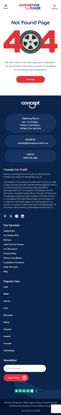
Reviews (7, 240)
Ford (6, 308)
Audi (6, 287)
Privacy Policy (10, 253)
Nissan (7, 322)
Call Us (30, 154)
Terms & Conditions (13, 258)
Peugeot (7, 329)
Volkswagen (9, 350)
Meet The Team (11, 267)
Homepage (31, 79)
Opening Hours (30, 118)
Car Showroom (10, 249)
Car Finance (30, 411)
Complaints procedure (14, 262)
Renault (7, 336)
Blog (6, 271)
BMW (6, 294)
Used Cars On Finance (14, 244)
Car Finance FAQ (11, 235)
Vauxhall (7, 343)
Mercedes (8, 315)
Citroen (7, 301)
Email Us (30, 139)
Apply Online (9, 231)
